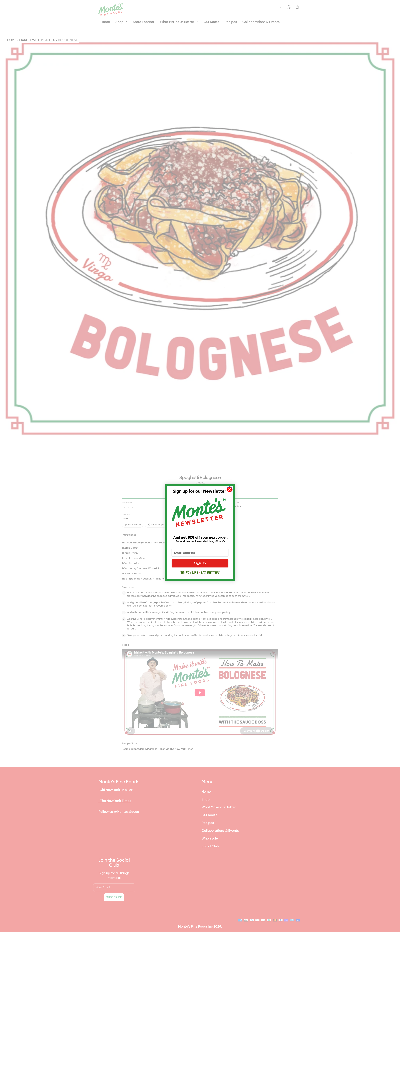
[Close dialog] (229, 489)
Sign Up (200, 563)
